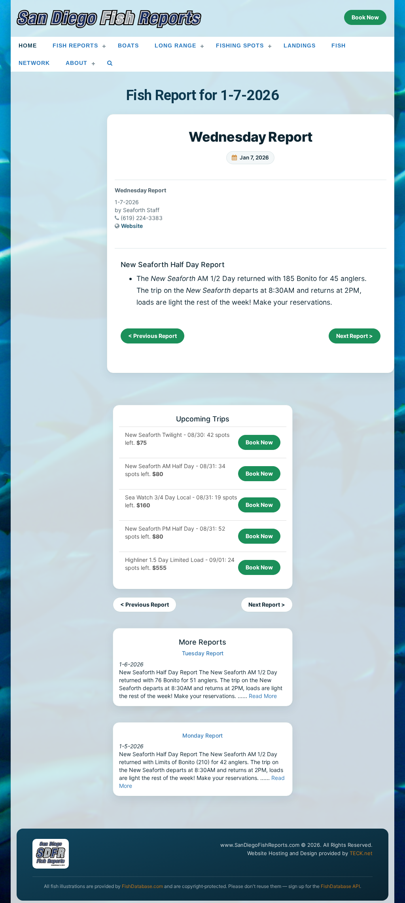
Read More (263, 695)
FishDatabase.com (142, 886)
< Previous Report (152, 335)
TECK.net (361, 853)
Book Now (259, 442)
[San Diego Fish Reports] (109, 19)
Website (132, 225)
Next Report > (354, 335)
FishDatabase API (340, 886)
